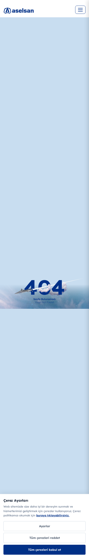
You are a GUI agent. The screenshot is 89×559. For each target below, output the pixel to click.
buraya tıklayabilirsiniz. (52, 515)
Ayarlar (44, 526)
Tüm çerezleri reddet (44, 538)
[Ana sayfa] (33, 13)
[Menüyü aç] (80, 10)
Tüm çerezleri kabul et (44, 549)
